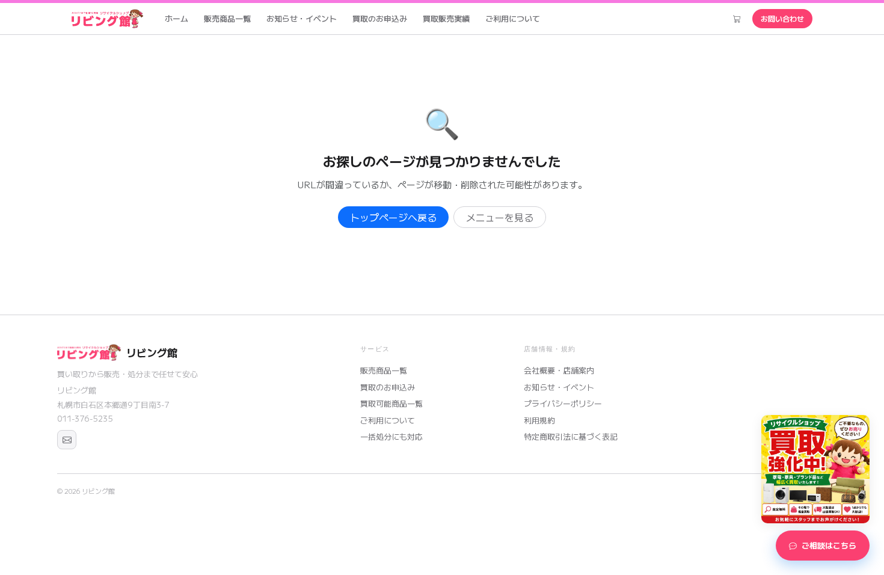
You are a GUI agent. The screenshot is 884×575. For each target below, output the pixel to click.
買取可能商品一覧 (391, 403)
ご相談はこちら (829, 545)
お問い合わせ (782, 18)
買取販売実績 (446, 18)
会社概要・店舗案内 (559, 370)
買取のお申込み (379, 18)
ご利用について (512, 18)
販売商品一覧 (227, 18)
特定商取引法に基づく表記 (571, 436)
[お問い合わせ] (66, 439)
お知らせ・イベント (301, 18)
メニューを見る (499, 217)
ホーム (176, 18)
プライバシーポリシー (563, 403)
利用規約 (539, 420)
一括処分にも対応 (391, 436)
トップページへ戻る (393, 217)
